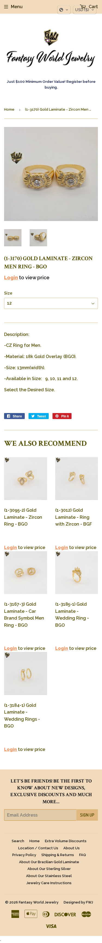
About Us (71, 848)
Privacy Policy (24, 855)
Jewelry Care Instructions (49, 883)
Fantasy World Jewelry (38, 902)
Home (9, 109)
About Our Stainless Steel (49, 876)
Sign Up (87, 815)
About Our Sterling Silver (49, 869)
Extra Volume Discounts (65, 841)
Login (11, 277)
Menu (17, 6)
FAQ (82, 855)
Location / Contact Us (38, 848)
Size (8, 293)
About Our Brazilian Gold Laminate (49, 862)
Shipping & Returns (57, 855)
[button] (64, 9)
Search (18, 841)
